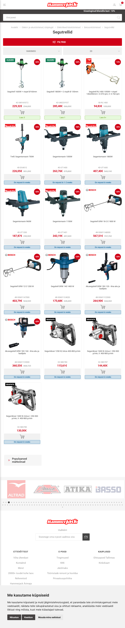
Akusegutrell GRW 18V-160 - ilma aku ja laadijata (22, 352)
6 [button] (16, 502)
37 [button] (92, 502)
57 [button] (19, 504)
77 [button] (68, 504)
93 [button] (107, 504)
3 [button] (9, 502)
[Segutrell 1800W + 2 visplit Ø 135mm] (62, 73)
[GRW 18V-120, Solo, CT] (103, 268)
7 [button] (19, 502)
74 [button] (61, 504)
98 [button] (119, 504)
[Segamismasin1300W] (62, 138)
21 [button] (53, 502)
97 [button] (117, 504)
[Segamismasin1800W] (103, 138)
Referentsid (21, 578)
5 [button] (14, 502)
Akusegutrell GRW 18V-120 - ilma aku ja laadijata (103, 287)
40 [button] (99, 502)
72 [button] (56, 504)
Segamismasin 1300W (62, 156)
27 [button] (67, 502)
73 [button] (58, 504)
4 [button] (11, 502)
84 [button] (85, 504)
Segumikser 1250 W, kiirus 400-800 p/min (62, 351)
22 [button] (55, 502)
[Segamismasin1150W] (62, 203)
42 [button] (104, 502)
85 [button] (88, 504)
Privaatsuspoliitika (62, 578)
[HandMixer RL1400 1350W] (103, 73)
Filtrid (61, 42)
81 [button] (78, 504)
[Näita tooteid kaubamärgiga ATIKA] (78, 489)
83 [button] (83, 504)
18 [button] (45, 502)
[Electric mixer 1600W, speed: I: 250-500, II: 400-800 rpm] (103, 333)
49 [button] (121, 502)
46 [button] (114, 502)
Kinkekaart (104, 563)
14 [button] (36, 502)
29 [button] (72, 502)
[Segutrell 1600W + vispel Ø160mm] (22, 73)
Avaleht (14, 27)
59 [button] (24, 504)
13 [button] (33, 502)
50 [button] (2, 504)
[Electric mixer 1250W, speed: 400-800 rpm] (62, 333)
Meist (21, 568)
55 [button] (14, 504)
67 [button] (44, 504)
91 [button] (102, 504)
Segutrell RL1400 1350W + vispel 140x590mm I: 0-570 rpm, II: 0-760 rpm (103, 92)
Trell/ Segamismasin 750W (22, 156)
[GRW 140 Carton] (62, 268)
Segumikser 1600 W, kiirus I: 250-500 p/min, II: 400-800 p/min (103, 352)
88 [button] (95, 504)
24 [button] (60, 502)
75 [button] (63, 504)
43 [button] (106, 502)
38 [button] (94, 502)
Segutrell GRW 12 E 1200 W (22, 286)
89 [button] (97, 504)
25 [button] (62, 502)
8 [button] (21, 502)
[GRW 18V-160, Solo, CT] (22, 333)
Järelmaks (62, 568)
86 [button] (90, 504)
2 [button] (5, 502)
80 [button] (75, 504)
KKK (62, 563)
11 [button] (28, 502)
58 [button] (22, 504)
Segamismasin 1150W (62, 221)
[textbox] (59, 17)
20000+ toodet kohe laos (21, 573)
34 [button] (84, 502)
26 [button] (65, 502)
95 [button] (112, 504)
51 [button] (5, 504)
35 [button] (87, 502)
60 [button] (27, 504)
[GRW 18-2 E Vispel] (103, 203)
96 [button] (114, 504)
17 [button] (43, 502)
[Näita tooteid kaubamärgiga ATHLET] (47, 489)
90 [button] (100, 504)
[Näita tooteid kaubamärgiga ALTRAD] (16, 489)
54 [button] (12, 504)
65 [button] (39, 504)
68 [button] (46, 504)
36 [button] (89, 502)
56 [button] (17, 504)
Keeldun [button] (28, 617)
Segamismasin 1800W (103, 156)
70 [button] (51, 504)
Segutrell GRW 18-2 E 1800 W (103, 221)
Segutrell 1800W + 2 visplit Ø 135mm (62, 91)
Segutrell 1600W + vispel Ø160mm (22, 91)
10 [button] (26, 502)
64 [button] (36, 504)
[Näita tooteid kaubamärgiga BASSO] (109, 489)
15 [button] (38, 502)
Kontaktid (21, 563)
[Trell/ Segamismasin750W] (22, 138)
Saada (86, 537)
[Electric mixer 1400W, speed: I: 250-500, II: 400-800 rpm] (22, 398)
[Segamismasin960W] (22, 203)
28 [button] (70, 502)
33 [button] (82, 502)
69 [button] (49, 504)
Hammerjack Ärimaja (21, 583)
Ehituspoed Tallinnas (104, 557)
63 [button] (34, 504)
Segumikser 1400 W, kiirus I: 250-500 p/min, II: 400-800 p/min (22, 417)
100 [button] (62, 507)
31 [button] (77, 502)
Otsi (118, 17)
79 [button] (73, 504)
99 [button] (122, 504)
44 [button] (109, 502)
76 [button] (66, 504)
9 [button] (23, 502)
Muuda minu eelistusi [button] (49, 617)
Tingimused (62, 557)
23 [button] (58, 502)
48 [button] (119, 502)
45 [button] (111, 502)
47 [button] (116, 502)
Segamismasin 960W (22, 221)
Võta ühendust (20, 557)
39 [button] (97, 502)
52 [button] (7, 504)
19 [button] (48, 502)
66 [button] (41, 504)
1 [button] (3, 502)
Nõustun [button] (14, 617)
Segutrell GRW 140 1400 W (62, 286)
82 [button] (80, 504)
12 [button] (31, 502)
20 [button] (50, 502)
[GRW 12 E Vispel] (22, 268)
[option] (16, 489)
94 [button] (110, 504)
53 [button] (10, 504)
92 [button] (105, 504)
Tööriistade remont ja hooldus (62, 573)
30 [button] (75, 502)
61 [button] (29, 504)
